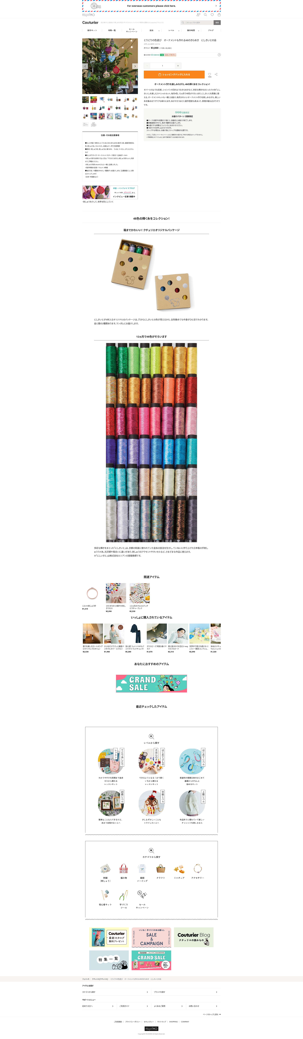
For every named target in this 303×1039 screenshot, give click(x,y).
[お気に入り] (212, 15)
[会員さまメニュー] (198, 15)
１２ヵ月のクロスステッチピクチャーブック (139, 607)
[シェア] (216, 75)
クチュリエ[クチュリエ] (100, 979)
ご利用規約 (118, 1022)
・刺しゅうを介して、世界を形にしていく (97, 201)
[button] (135, 66)
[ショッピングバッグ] (219, 15)
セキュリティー (149, 1022)
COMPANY (185, 1022)
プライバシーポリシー (132, 1022)
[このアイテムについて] (219, 55)
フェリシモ (85, 979)
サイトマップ (161, 1022)
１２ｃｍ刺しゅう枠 (89, 606)
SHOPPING (173, 1022)
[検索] (205, 15)
